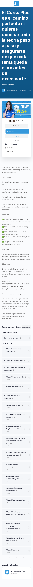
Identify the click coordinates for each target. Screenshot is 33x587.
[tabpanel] (16, 242)
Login (17, 136)
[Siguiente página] (23, 557)
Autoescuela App (18, 571)
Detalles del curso (8, 84)
